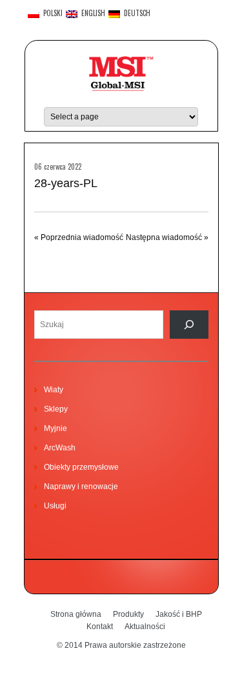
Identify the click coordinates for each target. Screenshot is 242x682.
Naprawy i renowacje (81, 486)
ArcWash (60, 447)
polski (51, 13)
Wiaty (53, 389)
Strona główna (75, 614)
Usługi (55, 505)
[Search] (189, 324)
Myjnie (55, 428)
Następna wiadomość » (167, 237)
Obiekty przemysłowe (81, 467)
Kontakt (99, 626)
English (91, 13)
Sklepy (56, 409)
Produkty (128, 614)
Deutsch (135, 13)
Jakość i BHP (179, 614)
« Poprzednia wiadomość (78, 237)
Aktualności (145, 626)
